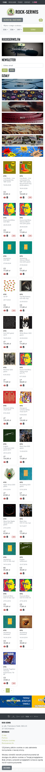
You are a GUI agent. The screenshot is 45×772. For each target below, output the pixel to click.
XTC (4, 176)
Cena (11, 29)
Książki (22, 128)
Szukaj (33, 29)
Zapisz (5, 70)
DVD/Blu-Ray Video (22, 106)
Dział (5, 29)
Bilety (22, 117)
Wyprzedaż (22, 151)
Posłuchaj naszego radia (22, 49)
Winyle (22, 95)
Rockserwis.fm (8, 743)
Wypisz (12, 70)
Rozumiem (6, 768)
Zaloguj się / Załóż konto (12, 20)
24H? (19, 29)
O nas (5, 2)
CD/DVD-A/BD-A (22, 83)
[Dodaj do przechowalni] (7, 197)
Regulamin (12, 2)
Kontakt (27, 2)
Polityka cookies (8, 740)
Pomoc (20, 2)
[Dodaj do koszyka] (4, 197)
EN (33, 2)
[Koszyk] (41, 20)
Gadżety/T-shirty (22, 140)
